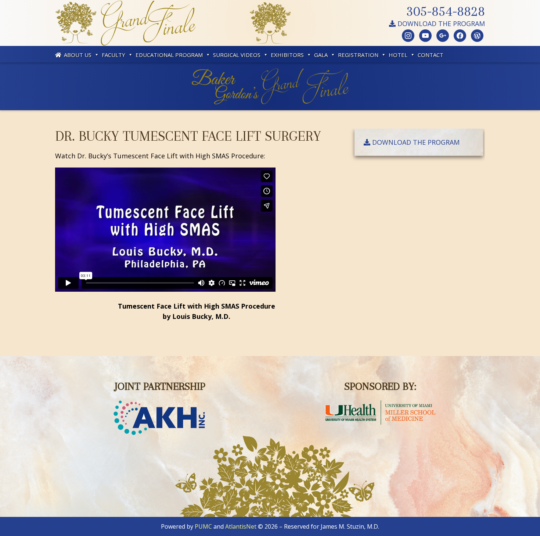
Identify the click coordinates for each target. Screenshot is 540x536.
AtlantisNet (240, 526)
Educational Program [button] (169, 54)
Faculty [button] (113, 54)
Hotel (398, 54)
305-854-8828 (445, 11)
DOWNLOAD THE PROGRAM (440, 23)
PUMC (203, 526)
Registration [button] (358, 54)
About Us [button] (77, 54)
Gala (321, 54)
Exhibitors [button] (287, 54)
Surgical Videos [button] (236, 54)
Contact (430, 54)
